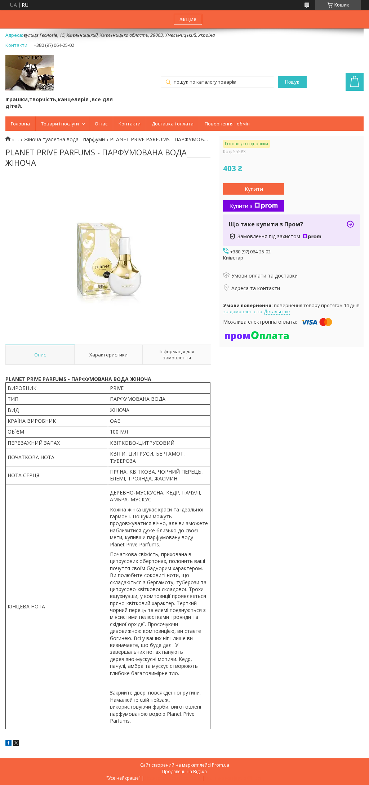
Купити (254, 188)
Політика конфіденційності (234, 778)
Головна (20, 123)
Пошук (292, 82)
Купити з (241, 205)
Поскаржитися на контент (173, 778)
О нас (101, 123)
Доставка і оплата (173, 123)
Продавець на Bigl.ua (184, 771)
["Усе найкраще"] (29, 73)
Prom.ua (220, 765)
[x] (16, 743)
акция (187, 19)
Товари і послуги (60, 123)
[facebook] (8, 743)
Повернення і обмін (227, 123)
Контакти (130, 123)
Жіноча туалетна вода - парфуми (64, 139)
